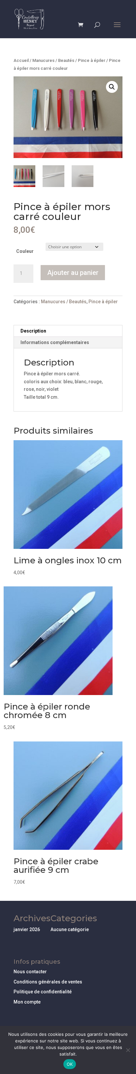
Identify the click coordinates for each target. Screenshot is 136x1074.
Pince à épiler (91, 60)
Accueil (21, 60)
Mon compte (27, 1002)
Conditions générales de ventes (48, 981)
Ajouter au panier (72, 273)
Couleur (25, 251)
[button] (112, 87)
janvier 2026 (27, 929)
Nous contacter (30, 971)
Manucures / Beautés (53, 60)
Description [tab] (33, 331)
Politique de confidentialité (43, 991)
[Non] (127, 1050)
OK (70, 1064)
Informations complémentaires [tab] (54, 342)
